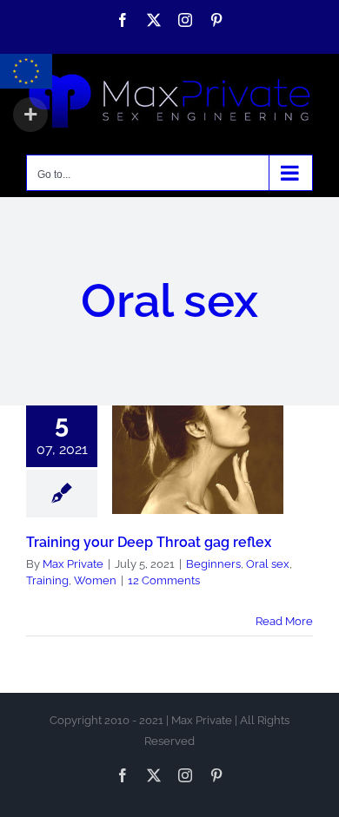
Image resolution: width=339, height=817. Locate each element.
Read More (284, 621)
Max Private (73, 563)
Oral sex (226, 479)
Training (173, 500)
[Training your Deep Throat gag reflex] (197, 459)
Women (221, 500)
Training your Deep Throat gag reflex (198, 419)
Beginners (171, 479)
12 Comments (164, 580)
